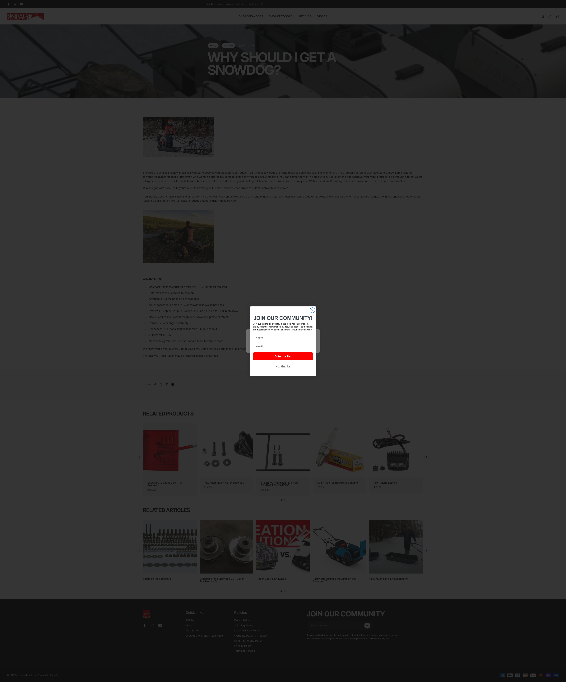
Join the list (283, 356)
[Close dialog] (312, 310)
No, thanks (283, 366)
